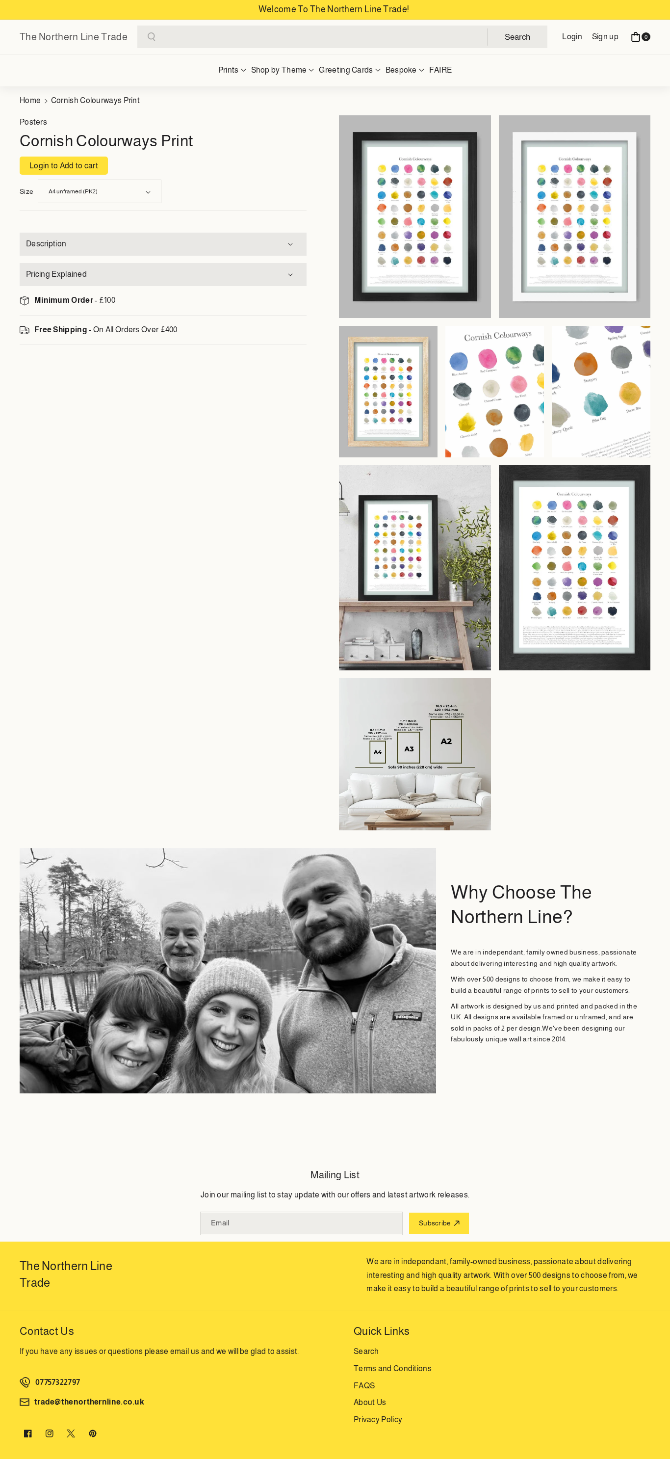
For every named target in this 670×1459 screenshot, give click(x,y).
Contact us (47, 1331)
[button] (640, 37)
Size (26, 191)
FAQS (364, 1385)
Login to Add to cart (63, 165)
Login (572, 36)
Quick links (382, 1331)
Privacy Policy (378, 1419)
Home (30, 100)
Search (366, 1351)
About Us (370, 1402)
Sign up (605, 36)
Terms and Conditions (393, 1368)
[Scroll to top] (649, 1428)
